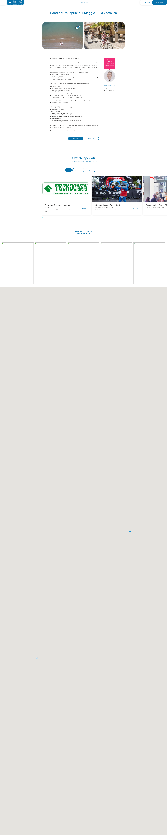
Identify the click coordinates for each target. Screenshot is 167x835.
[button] (42, 217)
